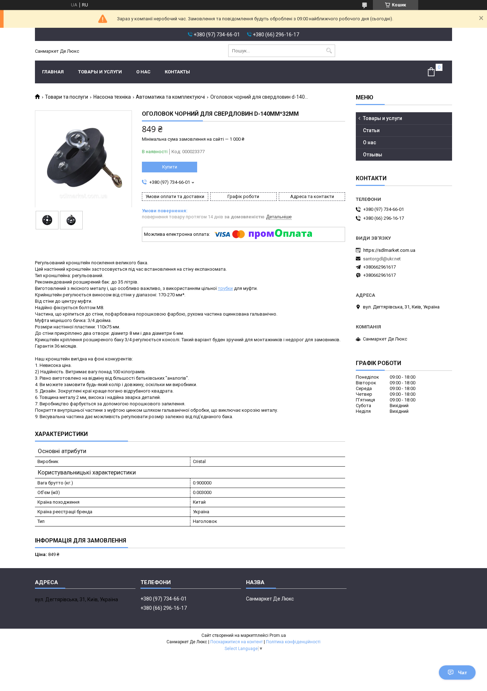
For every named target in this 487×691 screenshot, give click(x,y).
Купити (169, 167)
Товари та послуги (66, 97)
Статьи (371, 130)
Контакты (177, 71)
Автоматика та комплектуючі (170, 97)
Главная (53, 71)
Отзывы (372, 154)
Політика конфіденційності (293, 641)
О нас (143, 71)
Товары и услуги (100, 71)
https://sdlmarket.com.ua (389, 250)
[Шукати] (329, 51)
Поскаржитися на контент (236, 641)
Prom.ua (278, 635)
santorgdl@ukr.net (382, 258)
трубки (225, 288)
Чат (462, 672)
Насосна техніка (112, 97)
